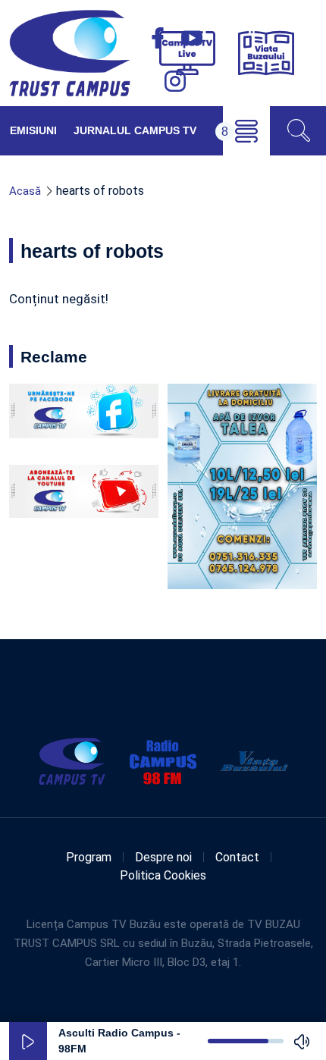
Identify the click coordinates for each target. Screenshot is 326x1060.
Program (88, 857)
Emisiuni (33, 130)
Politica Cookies (163, 875)
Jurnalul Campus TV (135, 130)
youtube (192, 38)
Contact (237, 857)
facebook (158, 38)
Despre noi (163, 857)
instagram (175, 81)
